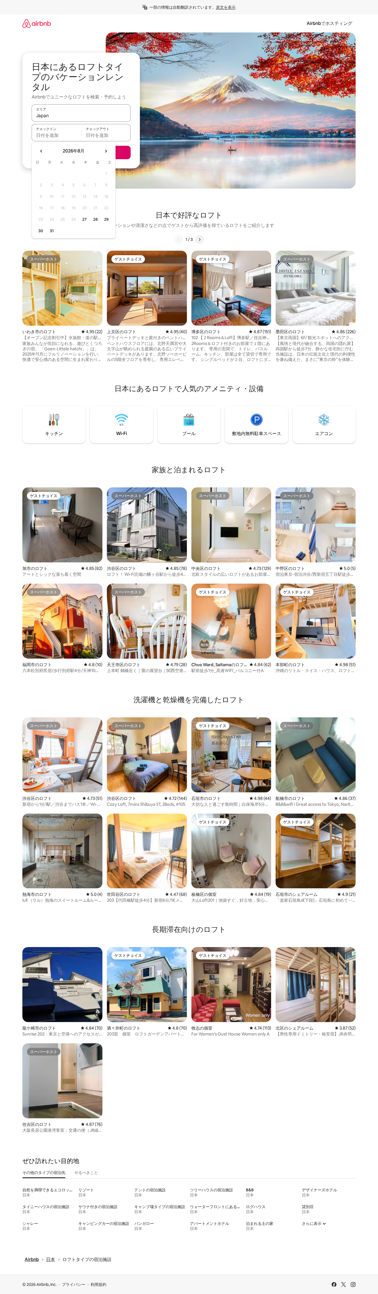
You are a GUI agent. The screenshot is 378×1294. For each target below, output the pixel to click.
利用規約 (98, 1284)
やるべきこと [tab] (86, 1172)
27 (84, 219)
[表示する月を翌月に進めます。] (105, 151)
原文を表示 (226, 7)
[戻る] (178, 239)
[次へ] (199, 239)
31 (52, 230)
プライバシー (73, 1284)
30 (40, 230)
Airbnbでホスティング (329, 23)
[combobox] (81, 115)
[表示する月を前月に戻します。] (41, 151)
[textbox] (56, 135)
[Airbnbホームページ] (36, 23)
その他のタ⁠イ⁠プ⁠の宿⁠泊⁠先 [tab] (43, 1172)
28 (95, 219)
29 (106, 219)
